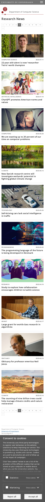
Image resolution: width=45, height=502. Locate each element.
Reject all (12, 496)
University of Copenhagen (10, 431)
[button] (41, 2)
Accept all (33, 496)
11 (40, 25)
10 (36, 25)
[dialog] (22, 468)
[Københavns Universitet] (4, 11)
